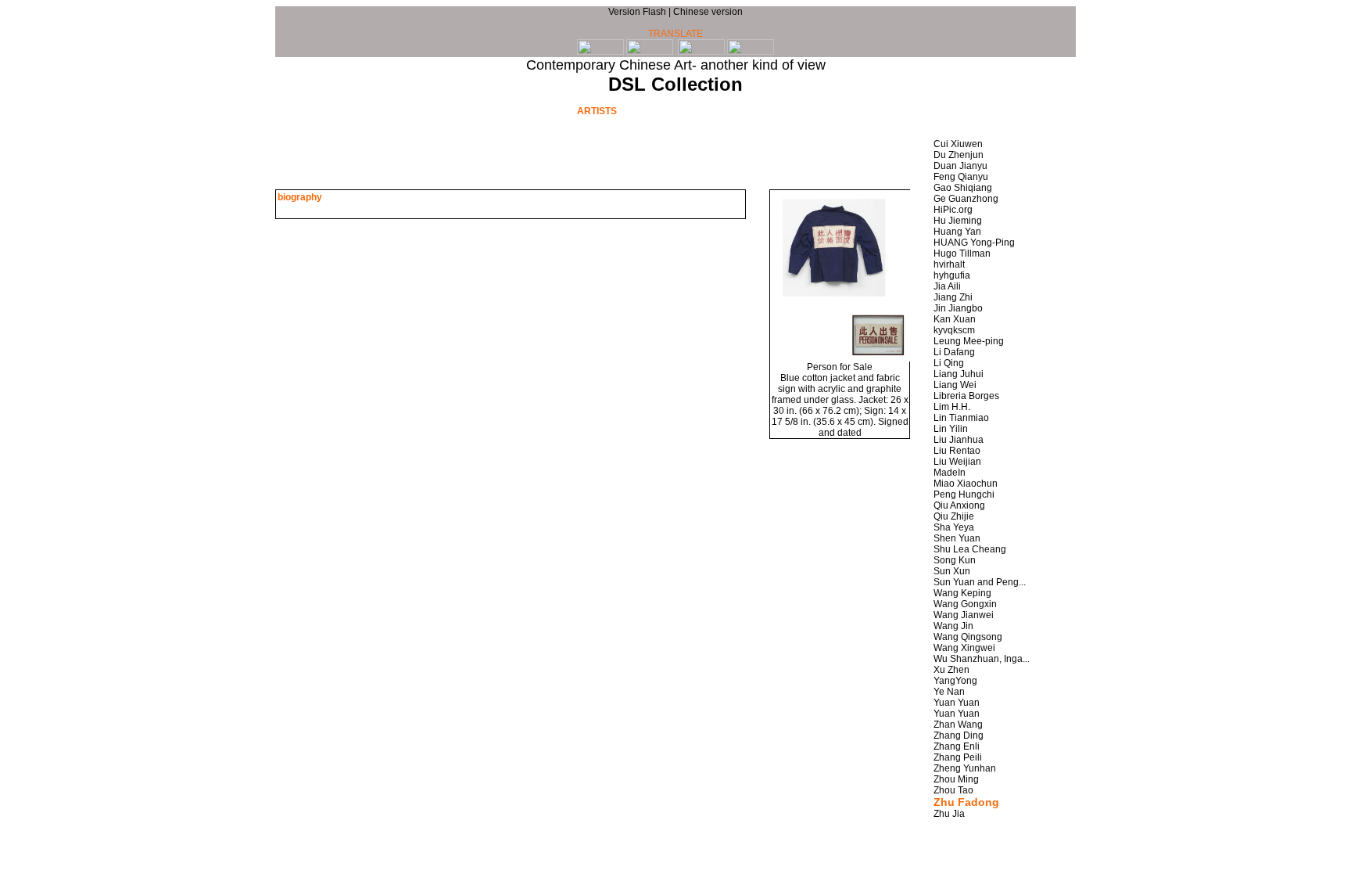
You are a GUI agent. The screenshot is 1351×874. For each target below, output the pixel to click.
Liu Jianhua (959, 439)
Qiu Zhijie (954, 516)
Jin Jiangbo (958, 308)
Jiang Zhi (953, 297)
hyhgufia (952, 275)
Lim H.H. (952, 406)
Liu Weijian (957, 461)
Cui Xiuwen (958, 143)
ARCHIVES (424, 110)
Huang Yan (957, 231)
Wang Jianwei (964, 615)
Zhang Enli (957, 746)
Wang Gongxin (965, 604)
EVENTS (517, 110)
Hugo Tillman (962, 253)
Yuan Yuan (957, 702)
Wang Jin (953, 625)
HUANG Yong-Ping (974, 242)
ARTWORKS (692, 110)
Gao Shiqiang (963, 187)
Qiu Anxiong (959, 505)
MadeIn (950, 472)
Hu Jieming (958, 220)
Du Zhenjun (959, 154)
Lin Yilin (951, 428)
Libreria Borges (966, 395)
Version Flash (638, 11)
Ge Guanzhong (966, 198)
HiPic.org (953, 209)
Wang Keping (962, 593)
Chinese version (708, 11)
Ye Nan (949, 691)
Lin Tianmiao (961, 417)
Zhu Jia (949, 813)
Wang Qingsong (968, 636)
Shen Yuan (957, 538)
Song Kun (955, 560)
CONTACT (926, 110)
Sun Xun (952, 571)
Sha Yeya (954, 527)
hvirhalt (949, 264)
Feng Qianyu (961, 176)
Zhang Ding (959, 735)
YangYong (955, 680)
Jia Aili (947, 286)
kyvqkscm (954, 330)
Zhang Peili (958, 757)
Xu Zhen (951, 669)
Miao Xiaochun (966, 483)
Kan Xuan (955, 319)
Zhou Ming (956, 779)
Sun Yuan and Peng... (980, 582)
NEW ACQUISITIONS (809, 110)
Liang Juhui (959, 374)
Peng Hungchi (964, 494)
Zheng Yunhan (965, 768)
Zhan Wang (958, 724)
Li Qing (949, 363)
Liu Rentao (957, 450)
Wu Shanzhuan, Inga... (982, 658)
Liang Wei (955, 384)
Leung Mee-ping (969, 341)
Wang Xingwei (964, 647)
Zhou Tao (953, 790)
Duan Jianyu (960, 165)
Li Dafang (954, 352)
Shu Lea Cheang (970, 549)
